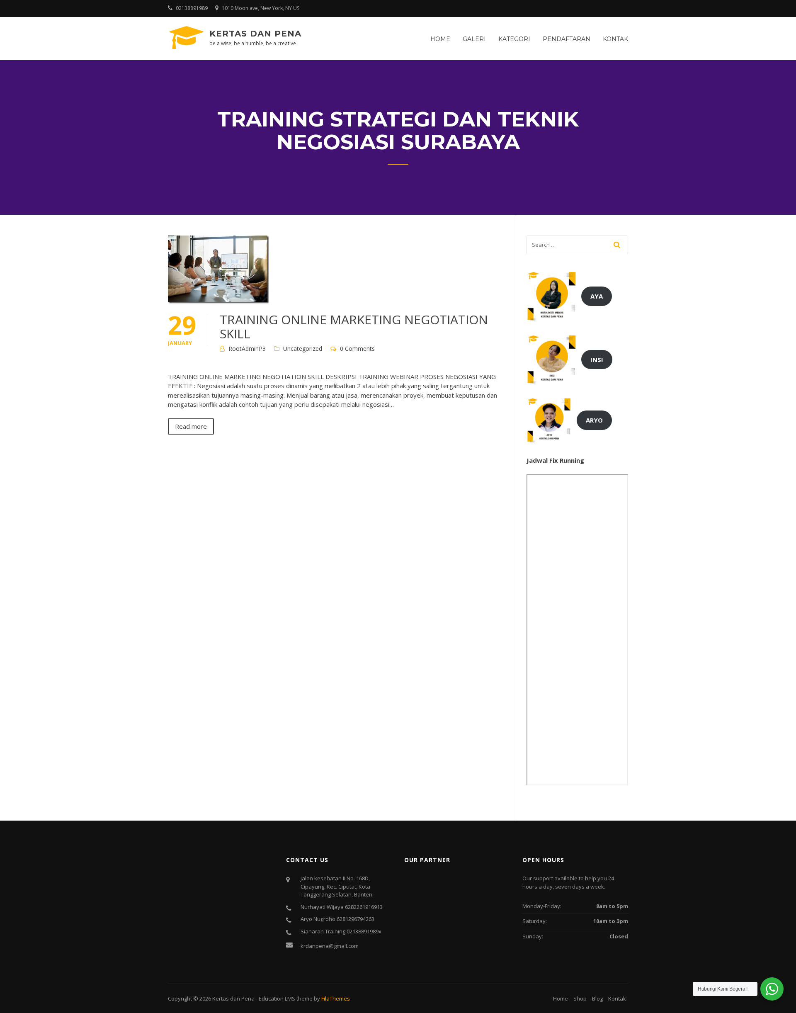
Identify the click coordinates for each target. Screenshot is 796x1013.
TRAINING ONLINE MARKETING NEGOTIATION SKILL (354, 326)
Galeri (474, 39)
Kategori (514, 39)
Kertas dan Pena (255, 34)
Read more (191, 426)
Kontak (615, 39)
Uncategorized (302, 348)
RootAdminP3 (247, 348)
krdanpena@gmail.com (330, 946)
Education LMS (277, 998)
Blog (597, 998)
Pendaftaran (566, 39)
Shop (580, 998)
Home (440, 39)
